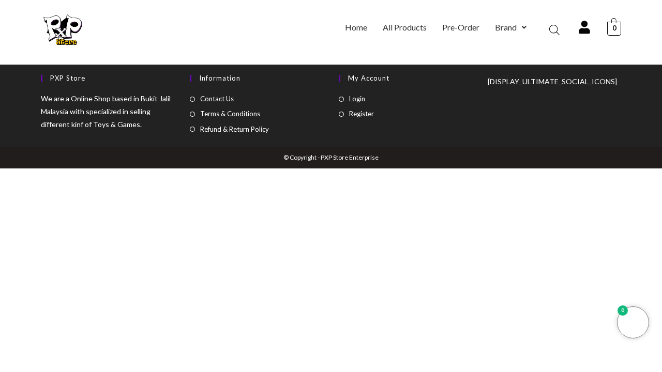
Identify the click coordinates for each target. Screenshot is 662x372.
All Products (405, 27)
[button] (510, 27)
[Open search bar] (554, 30)
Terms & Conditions (230, 114)
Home (356, 27)
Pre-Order (460, 27)
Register (361, 114)
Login (357, 99)
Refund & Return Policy (234, 129)
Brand (506, 27)
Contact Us (217, 99)
